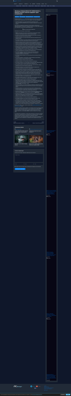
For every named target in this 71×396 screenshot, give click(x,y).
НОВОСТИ (15, 3)
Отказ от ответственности (48, 388)
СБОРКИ (42, 3)
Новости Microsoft (22, 16)
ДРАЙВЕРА (33, 3)
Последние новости (37, 16)
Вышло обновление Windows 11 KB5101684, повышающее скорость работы (51, 131)
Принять (68, 394)
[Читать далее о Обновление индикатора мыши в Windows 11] (36, 129)
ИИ (30, 3)
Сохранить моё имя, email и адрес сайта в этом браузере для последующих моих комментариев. (28, 166)
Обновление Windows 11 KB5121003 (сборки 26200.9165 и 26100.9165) (51, 71)
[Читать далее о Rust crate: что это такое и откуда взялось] (21, 138)
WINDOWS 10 (21, 3)
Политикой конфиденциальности (37, 394)
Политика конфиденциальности (48, 387)
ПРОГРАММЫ (38, 3)
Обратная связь (46, 386)
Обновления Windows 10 (29, 16)
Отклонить (63, 394)
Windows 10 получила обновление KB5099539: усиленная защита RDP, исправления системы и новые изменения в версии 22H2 (51, 254)
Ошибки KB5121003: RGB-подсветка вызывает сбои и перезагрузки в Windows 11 (21, 132)
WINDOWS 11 (26, 3)
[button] (57, 1)
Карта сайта (46, 390)
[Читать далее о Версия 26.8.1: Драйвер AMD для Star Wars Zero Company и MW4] (36, 138)
